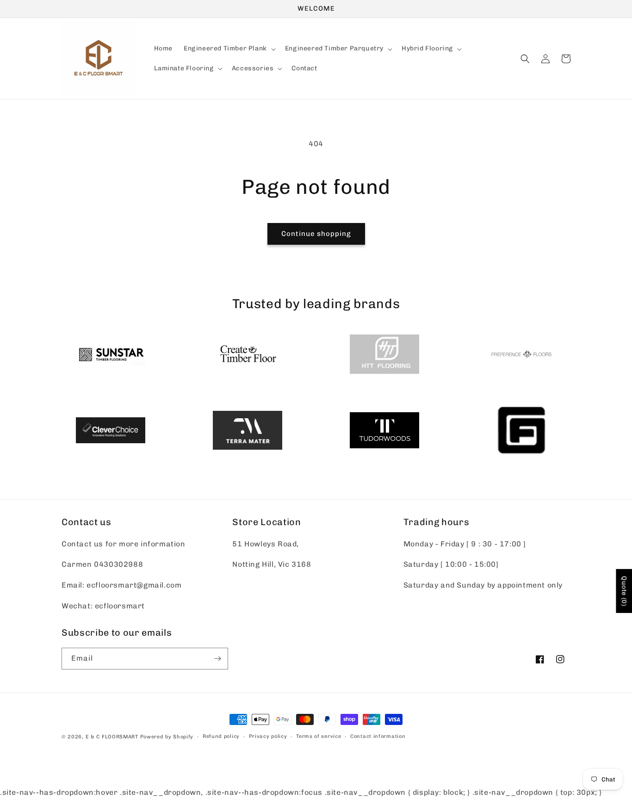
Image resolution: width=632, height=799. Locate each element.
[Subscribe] (217, 658)
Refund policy (221, 736)
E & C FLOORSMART (112, 737)
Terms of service (318, 736)
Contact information (377, 736)
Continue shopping (316, 233)
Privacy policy (268, 736)
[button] (228, 49)
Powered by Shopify (167, 737)
